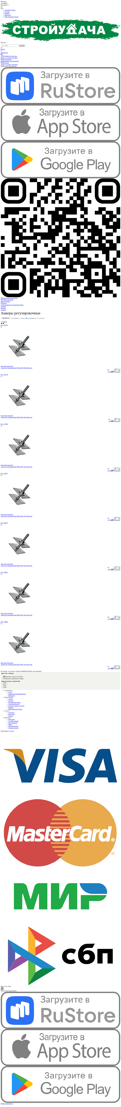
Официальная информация (17, 694)
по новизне (41, 318)
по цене (23, 318)
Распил (10, 716)
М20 (5, 683)
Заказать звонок (13, 728)
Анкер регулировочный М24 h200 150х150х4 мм (16, 516)
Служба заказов (13, 721)
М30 (5, 687)
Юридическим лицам (11, 17)
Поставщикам (12, 723)
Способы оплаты (10, 10)
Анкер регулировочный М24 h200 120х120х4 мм (16, 664)
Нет (2, 8)
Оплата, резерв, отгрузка (16, 706)
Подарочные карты (14, 702)
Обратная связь (13, 726)
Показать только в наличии (14, 676)
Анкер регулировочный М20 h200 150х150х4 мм (16, 565)
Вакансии (8, 15)
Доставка (11, 712)
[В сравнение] (60, 327)
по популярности (31, 318)
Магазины (11, 719)
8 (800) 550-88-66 (7, 300)
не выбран (4, 3)
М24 (5, 685)
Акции (10, 699)
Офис (10, 724)
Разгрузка (11, 714)
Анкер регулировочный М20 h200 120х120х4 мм (16, 615)
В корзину (117, 372)
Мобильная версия (7, 1103)
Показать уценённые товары (14, 678)
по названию (15, 318)
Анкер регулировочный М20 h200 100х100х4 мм (16, 417)
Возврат (7, 13)
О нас (10, 692)
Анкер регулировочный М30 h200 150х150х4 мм (16, 467)
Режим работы (5, 301)
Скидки (7, 12)
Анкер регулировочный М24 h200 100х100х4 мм (16, 368)
